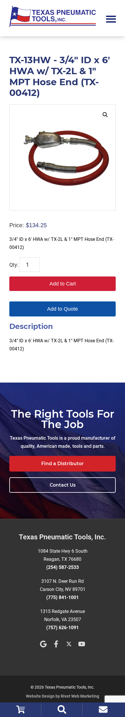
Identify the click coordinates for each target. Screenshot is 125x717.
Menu (111, 18)
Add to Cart (62, 284)
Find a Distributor (62, 463)
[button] (105, 115)
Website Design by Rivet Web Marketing (62, 696)
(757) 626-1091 (62, 627)
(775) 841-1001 (62, 597)
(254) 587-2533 (62, 567)
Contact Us (63, 485)
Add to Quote (62, 309)
